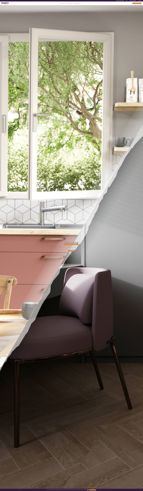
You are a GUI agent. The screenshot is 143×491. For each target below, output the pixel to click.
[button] (72, 3)
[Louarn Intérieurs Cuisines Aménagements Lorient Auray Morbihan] (4, 3)
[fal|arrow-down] (71, 254)
